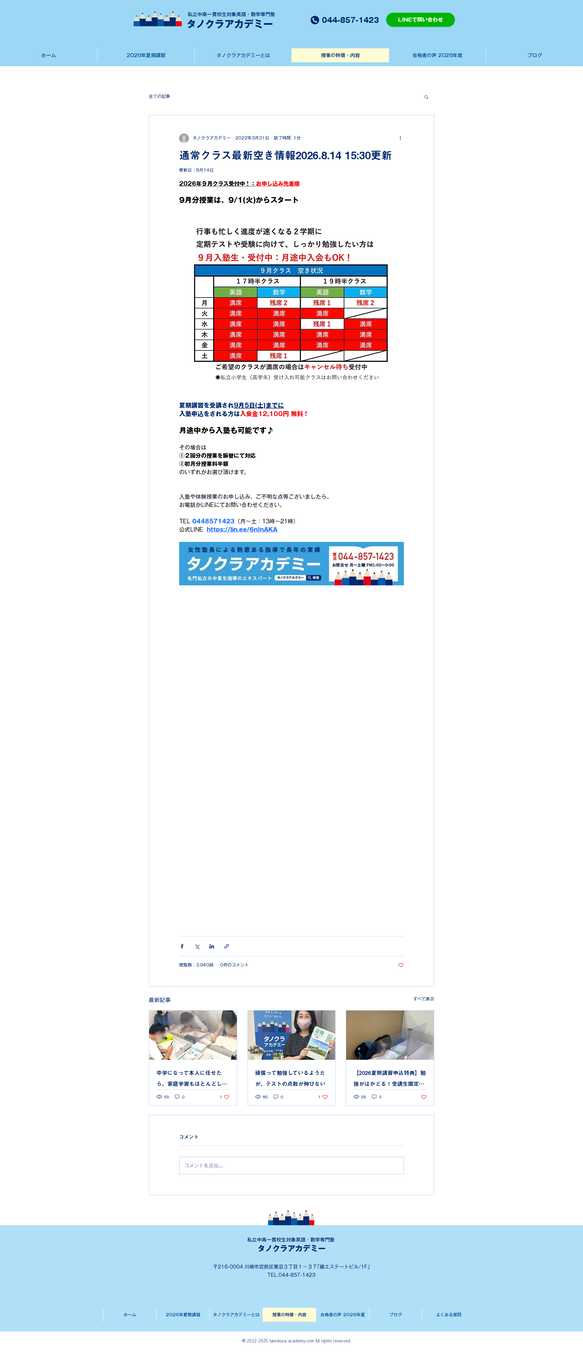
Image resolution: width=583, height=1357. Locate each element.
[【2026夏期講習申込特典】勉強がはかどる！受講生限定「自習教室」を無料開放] (390, 1035)
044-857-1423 (296, 1275)
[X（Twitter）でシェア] (197, 946)
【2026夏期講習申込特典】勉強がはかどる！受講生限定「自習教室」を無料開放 (389, 1079)
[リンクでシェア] (227, 946)
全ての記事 (159, 96)
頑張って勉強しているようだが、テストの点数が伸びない (290, 1078)
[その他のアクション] (400, 138)
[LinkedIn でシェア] (212, 946)
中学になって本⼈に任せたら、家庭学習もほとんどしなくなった (191, 1079)
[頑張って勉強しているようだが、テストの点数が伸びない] (292, 1035)
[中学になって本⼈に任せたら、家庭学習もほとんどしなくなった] (193, 1035)
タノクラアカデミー (291, 1248)
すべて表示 (423, 999)
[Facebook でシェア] (182, 946)
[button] (426, 96)
